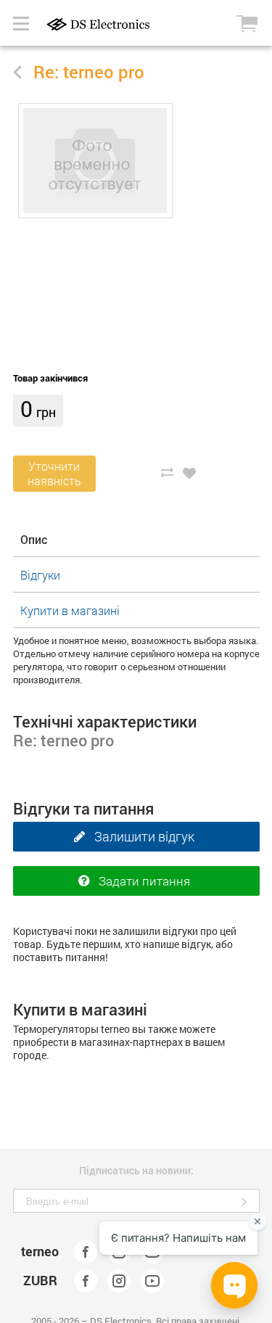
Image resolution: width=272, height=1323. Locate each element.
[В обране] (190, 472)
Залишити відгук (144, 836)
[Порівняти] (166, 472)
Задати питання (144, 881)
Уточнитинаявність (54, 473)
